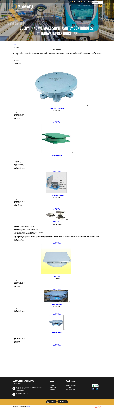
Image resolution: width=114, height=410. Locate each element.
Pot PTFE (57, 276)
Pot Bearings (68, 387)
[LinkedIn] (97, 389)
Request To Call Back (57, 122)
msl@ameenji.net (87, 1)
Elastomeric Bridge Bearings (71, 385)
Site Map (51, 393)
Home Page (68, 6)
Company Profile (77, 6)
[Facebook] (93, 389)
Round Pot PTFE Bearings (57, 108)
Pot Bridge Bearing (57, 155)
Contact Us (94, 6)
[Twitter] (95, 389)
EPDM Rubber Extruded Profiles (72, 393)
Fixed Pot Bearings (57, 304)
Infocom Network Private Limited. (26, 407)
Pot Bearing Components (57, 195)
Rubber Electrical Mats (70, 391)
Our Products (86, 6)
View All (67, 395)
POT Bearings (57, 222)
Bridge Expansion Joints (70, 389)
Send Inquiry (57, 121)
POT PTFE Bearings (57, 332)
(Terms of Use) (28, 406)
